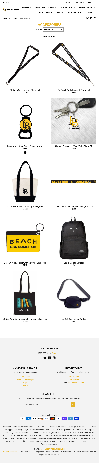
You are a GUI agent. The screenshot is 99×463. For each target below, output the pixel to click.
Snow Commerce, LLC (12, 452)
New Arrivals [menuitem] (74, 12)
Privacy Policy (74, 377)
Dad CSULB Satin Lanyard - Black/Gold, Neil (74, 207)
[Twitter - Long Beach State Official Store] (87, 18)
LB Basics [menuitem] (60, 12)
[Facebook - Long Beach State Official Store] (91, 18)
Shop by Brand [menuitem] (86, 7)
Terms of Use (74, 380)
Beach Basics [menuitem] (45, 12)
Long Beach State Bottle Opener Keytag (25, 146)
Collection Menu (48, 37)
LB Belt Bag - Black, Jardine (73, 319)
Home (5, 18)
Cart (92, 2)
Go (73, 404)
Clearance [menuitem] (90, 12)
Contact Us (56, 353)
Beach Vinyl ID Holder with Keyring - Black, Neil (25, 263)
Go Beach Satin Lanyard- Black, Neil (74, 90)
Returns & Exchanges (25, 380)
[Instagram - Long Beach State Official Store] (95, 18)
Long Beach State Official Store (52, 449)
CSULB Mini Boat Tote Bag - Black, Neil (25, 207)
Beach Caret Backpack (74, 263)
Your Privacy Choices (75, 382)
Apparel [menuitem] (25, 7)
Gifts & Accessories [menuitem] (44, 7)
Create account (78, 2)
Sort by (39, 29)
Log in (67, 2)
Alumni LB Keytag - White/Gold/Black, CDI (74, 146)
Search (25, 385)
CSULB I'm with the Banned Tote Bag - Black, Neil (25, 319)
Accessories (13, 18)
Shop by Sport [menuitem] (66, 7)
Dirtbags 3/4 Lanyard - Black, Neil (25, 90)
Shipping (25, 382)
